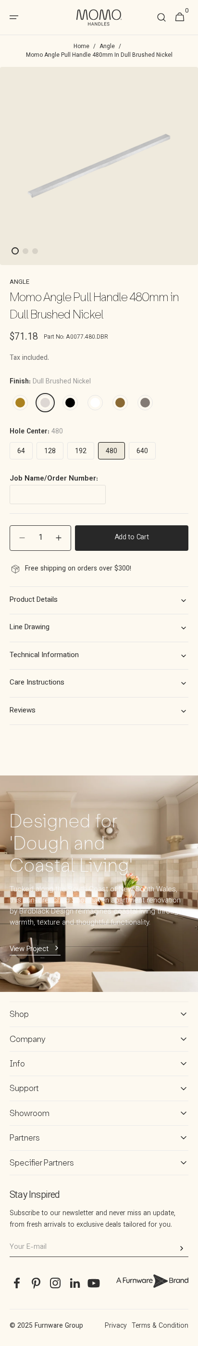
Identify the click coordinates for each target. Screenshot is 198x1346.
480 (111, 451)
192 (81, 451)
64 (21, 451)
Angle (107, 46)
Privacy (116, 1326)
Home (81, 46)
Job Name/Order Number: (54, 479)
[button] (161, 17)
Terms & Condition (160, 1326)
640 (142, 451)
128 (50, 451)
